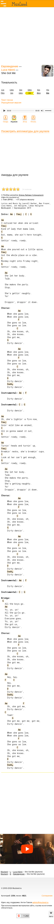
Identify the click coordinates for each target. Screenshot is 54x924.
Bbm (39, 93)
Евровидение (9, 66)
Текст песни (7, 100)
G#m (21, 93)
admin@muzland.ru (40, 902)
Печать (33, 122)
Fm (47, 90)
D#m (30, 90)
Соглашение (47, 896)
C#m (12, 90)
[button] (27, 849)
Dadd (10, 384)
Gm (11, 93)
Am (11, 214)
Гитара (5, 122)
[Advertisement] (27, 36)
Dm (20, 90)
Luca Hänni (8, 69)
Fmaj (19, 214)
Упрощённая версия (11, 102)
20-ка (25, 122)
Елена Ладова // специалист (31, 195)
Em (38, 90)
